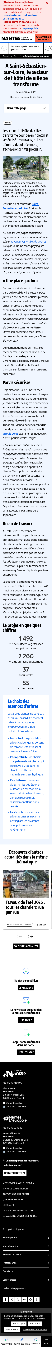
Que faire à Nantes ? (43, 38)
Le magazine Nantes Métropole (20, 1216)
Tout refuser (35, 1324)
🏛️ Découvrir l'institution (14, 1107)
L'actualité (16, 56)
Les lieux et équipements (14, 1288)
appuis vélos (10, 434)
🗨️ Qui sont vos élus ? (13, 1103)
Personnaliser (12, 1330)
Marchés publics (10, 1246)
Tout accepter (18, 1324)
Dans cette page (16, 108)
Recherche (35, 1344)
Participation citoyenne (13, 1229)
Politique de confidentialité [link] (35, 1330)
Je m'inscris (26, 1020)
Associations (8, 1271)
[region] (26, 48)
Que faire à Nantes (13, 1200)
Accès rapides (6, 1344)
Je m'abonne (26, 988)
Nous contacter (13, 1173)
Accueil (6, 56)
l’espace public (30, 28)
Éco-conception (26, 1312)
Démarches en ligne (22, 1344)
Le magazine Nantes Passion (18, 1211)
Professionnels (10, 1263)
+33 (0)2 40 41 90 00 (12, 1083)
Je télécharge (26, 1052)
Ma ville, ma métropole (16, 1189)
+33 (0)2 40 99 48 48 (12, 1128)
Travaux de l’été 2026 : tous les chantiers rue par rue (25, 907)
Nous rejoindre (10, 1238)
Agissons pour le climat (16, 1194)
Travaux (7, 123)
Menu (46, 1344)
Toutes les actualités (26, 946)
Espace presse (9, 1280)
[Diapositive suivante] (48, 48)
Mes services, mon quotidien (18, 1183)
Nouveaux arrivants (12, 1255)
